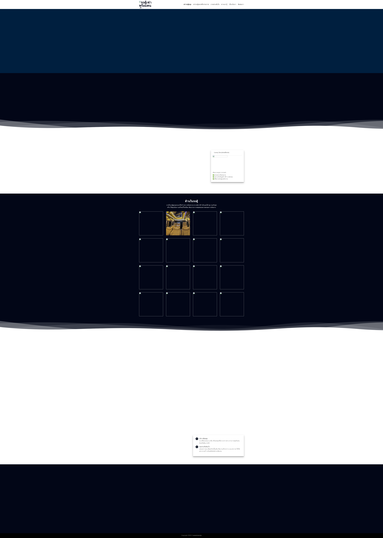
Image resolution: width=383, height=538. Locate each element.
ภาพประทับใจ (215, 4)
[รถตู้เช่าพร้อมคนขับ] (149, 4)
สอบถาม (226, 357)
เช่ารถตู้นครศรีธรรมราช (201, 4)
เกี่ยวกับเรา (232, 4)
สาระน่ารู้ (224, 4)
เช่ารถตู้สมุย (187, 4)
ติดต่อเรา (241, 4)
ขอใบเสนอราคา (228, 368)
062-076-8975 (144, 499)
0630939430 (144, 502)
